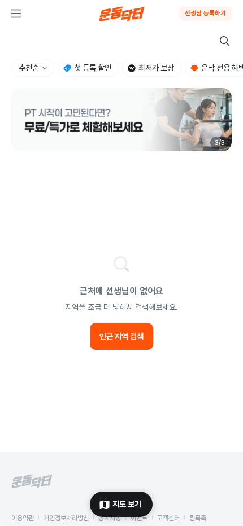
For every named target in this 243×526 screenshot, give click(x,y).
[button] (121, 119)
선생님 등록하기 (205, 13)
